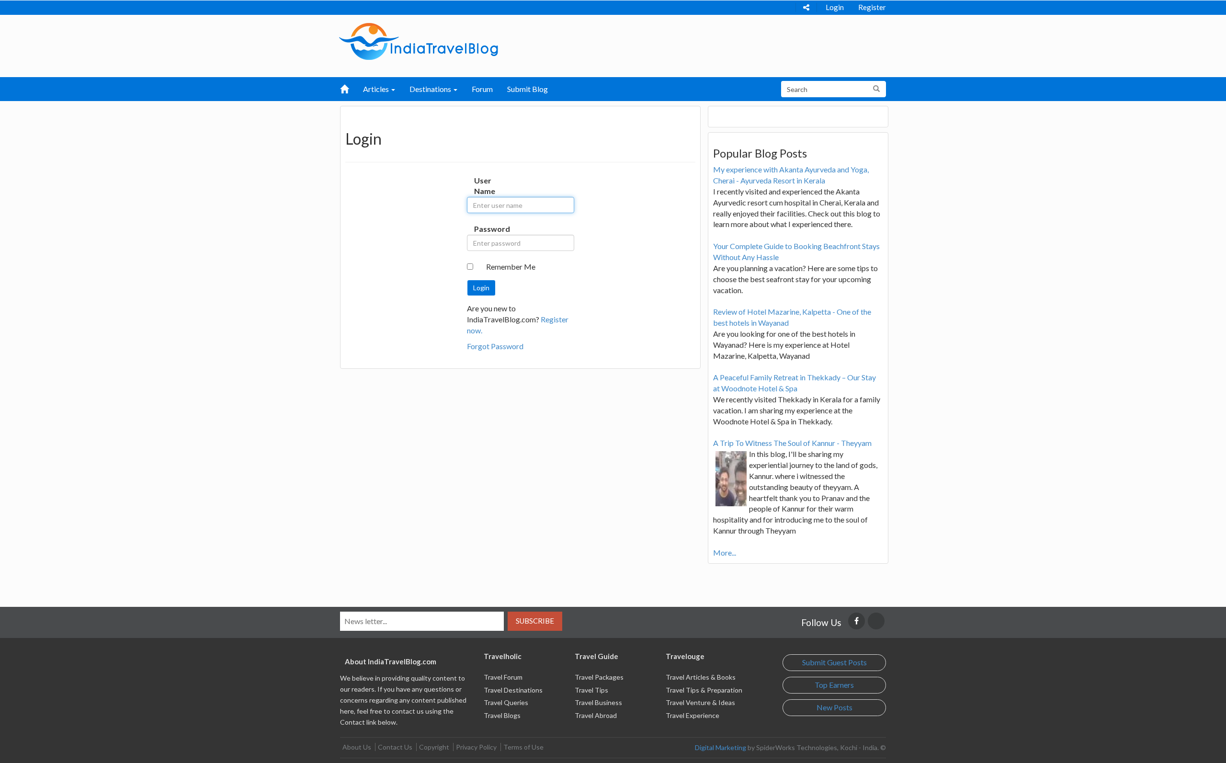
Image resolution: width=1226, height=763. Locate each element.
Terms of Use (523, 747)
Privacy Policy (476, 747)
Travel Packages (599, 677)
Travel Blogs (502, 715)
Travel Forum (503, 677)
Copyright (434, 747)
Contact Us (395, 747)
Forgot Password (495, 346)
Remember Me (510, 266)
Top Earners (834, 684)
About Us (356, 747)
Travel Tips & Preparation (704, 690)
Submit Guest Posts (834, 662)
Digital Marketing (720, 747)
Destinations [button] (431, 88)
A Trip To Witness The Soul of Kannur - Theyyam (792, 442)
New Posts (834, 707)
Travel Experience (692, 715)
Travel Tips (591, 690)
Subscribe (535, 620)
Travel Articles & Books (701, 677)
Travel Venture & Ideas (700, 702)
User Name (484, 186)
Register (872, 7)
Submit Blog (527, 88)
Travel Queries (506, 702)
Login (835, 7)
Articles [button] (376, 88)
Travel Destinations (513, 690)
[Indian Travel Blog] (418, 40)
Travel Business (598, 702)
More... (724, 552)
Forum (482, 88)
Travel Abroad (596, 715)
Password (484, 228)
